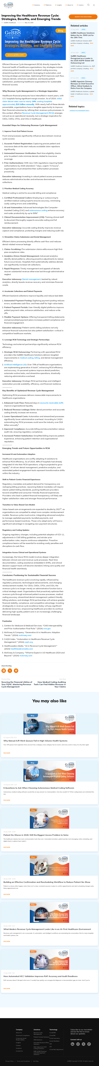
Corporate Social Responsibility (21, 1039)
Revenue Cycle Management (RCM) (38, 113)
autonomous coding (38, 210)
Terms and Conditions (23, 1061)
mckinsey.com (25, 635)
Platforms (48, 5)
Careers (81, 5)
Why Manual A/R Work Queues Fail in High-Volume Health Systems (35, 741)
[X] (83, 1044)
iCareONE (52, 1035)
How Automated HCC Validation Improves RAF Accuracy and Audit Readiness (40, 976)
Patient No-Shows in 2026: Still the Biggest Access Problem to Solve (36, 835)
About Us (70, 5)
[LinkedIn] (72, 1044)
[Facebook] (89, 1044)
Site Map (35, 1061)
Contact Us (19, 1051)
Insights (59, 5)
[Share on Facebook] (16, 670)
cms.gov (47, 629)
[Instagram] (78, 1044)
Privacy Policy (9, 1061)
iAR (51, 1044)
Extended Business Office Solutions (41, 1043)
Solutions (37, 5)
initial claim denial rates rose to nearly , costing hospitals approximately (32, 101)
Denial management (31, 279)
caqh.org (29, 642)
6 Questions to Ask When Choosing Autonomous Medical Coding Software (38, 788)
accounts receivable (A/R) (51, 403)
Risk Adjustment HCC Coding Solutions (40, 1047)
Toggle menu (94, 5)
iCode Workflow (54, 1041)
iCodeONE (53, 1032)
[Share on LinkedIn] (3, 670)
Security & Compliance (23, 1035)
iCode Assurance (55, 1038)
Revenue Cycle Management (38, 1033)
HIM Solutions (38, 1040)
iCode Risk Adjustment (56, 1049)
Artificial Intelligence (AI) (15, 365)
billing (37, 358)
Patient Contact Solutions (42, 1037)
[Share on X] (10, 670)
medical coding (26, 358)
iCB (51, 1046)
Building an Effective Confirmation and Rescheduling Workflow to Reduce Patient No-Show (46, 882)
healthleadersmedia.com (22, 649)
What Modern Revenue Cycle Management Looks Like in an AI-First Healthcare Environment (47, 929)
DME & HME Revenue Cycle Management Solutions (40, 1053)
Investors (19, 1048)
